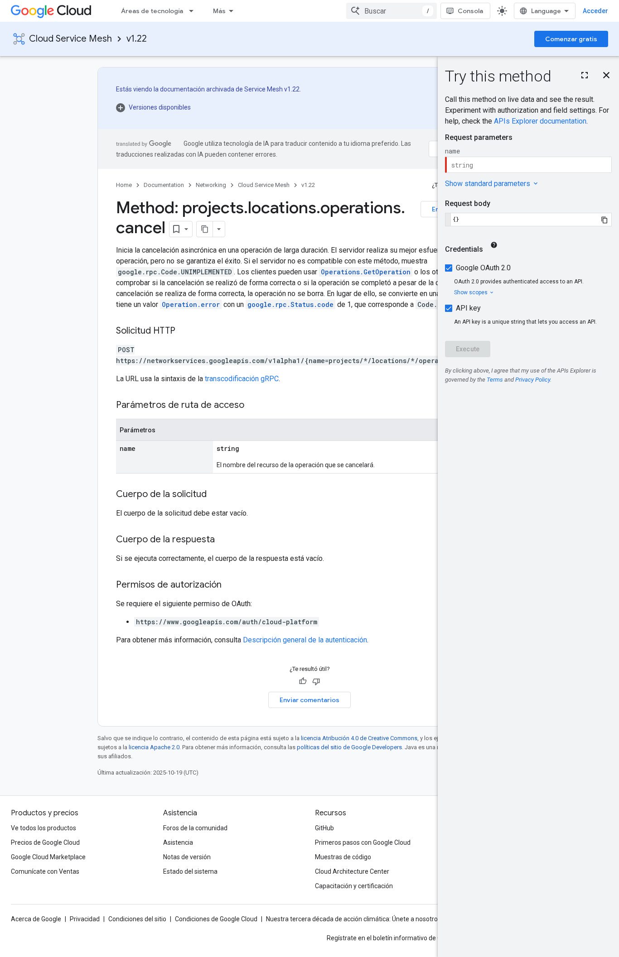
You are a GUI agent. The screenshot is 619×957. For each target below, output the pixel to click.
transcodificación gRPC (242, 378)
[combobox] (391, 11)
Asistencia (178, 842)
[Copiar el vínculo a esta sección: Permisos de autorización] (231, 585)
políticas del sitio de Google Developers (349, 747)
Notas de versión (187, 857)
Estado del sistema (190, 871)
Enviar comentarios (309, 700)
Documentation (164, 185)
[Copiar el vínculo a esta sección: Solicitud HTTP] (184, 331)
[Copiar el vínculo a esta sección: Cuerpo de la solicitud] (216, 494)
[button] (208, 107)
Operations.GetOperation (366, 272)
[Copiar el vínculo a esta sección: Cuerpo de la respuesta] (224, 540)
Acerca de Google (36, 919)
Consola (470, 11)
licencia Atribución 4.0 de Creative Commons (359, 738)
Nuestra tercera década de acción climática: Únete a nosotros (353, 919)
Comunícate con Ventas (45, 871)
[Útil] (303, 681)
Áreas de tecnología (152, 11)
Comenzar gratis (571, 39)
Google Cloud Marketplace (48, 857)
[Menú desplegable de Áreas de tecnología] (194, 11)
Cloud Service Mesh (70, 38)
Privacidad (85, 919)
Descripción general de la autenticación (305, 640)
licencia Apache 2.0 (154, 747)
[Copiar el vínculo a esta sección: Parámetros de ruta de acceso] (253, 405)
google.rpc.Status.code (290, 304)
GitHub (324, 828)
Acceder (595, 10)
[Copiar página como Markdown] (205, 229)
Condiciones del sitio (137, 919)
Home (124, 185)
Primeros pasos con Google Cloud (363, 842)
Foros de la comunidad (195, 828)
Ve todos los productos (43, 828)
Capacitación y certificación (354, 886)
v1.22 (136, 38)
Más (219, 11)
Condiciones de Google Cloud (216, 919)
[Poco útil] (316, 681)
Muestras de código (343, 857)
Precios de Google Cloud (45, 842)
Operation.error (191, 304)
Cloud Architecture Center (352, 871)
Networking (211, 185)
